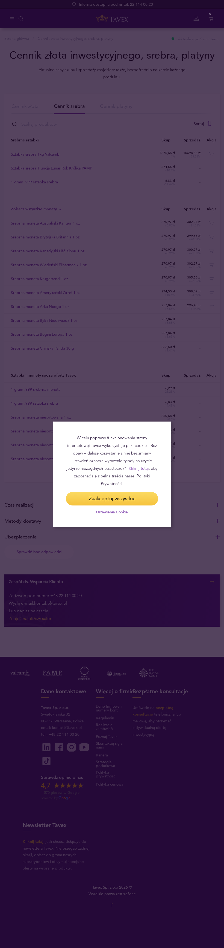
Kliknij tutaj (139, 468)
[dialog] (112, 474)
